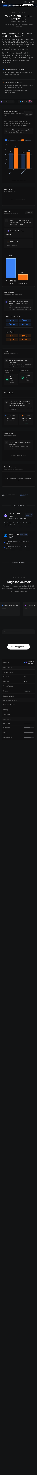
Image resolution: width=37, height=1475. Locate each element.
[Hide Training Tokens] (20, 686)
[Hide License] (20, 691)
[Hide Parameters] (20, 681)
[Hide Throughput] (20, 715)
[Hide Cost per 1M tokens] (20, 705)
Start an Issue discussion (27, 494)
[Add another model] (34, 102)
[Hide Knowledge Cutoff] (20, 696)
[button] (13, 102)
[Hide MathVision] (20, 728)
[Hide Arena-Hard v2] (20, 737)
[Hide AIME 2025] (20, 723)
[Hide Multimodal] (20, 677)
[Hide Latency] (20, 710)
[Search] (25, 2)
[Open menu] (33, 2)
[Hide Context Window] (20, 672)
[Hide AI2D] (20, 732)
